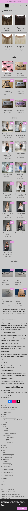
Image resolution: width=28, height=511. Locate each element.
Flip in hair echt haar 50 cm (20, 47)
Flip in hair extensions (8, 455)
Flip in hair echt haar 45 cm (7, 47)
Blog (4, 452)
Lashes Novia (7, 110)
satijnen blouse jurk (20, 175)
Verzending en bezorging (7, 472)
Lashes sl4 (20, 110)
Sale (4, 450)
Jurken (6, 426)
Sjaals (7, 439)
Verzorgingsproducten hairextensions (14, 419)
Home (4, 405)
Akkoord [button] (22, 508)
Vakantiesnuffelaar (5, 498)
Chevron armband (18, 281)
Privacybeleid (4, 478)
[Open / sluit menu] (1, 5)
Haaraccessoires (7, 412)
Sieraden (5, 447)
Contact (3, 481)
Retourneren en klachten (7, 475)
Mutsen (8, 440)
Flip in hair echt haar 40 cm (20, 27)
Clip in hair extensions (8, 454)
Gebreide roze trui (20, 214)
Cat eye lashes (7, 73)
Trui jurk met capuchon (7, 194)
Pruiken (4, 414)
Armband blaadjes (5, 281)
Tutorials (5, 422)
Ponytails (5, 410)
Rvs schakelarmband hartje (7, 301)
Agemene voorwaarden (7, 469)
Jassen (6, 431)
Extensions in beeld (7, 464)
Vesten (6, 430)
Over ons (3, 484)
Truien (6, 428)
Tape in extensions (7, 457)
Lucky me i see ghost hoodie (7, 253)
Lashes (4, 416)
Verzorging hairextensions (9, 418)
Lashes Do (20, 73)
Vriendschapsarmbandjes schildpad (20, 301)
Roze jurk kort (7, 174)
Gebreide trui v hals (7, 233)
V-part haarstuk (7, 463)
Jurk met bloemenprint (20, 134)
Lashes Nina (20, 91)
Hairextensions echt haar (9, 409)
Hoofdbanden (9, 442)
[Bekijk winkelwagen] (26, 5)
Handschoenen (10, 437)
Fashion (4, 424)
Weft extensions (7, 459)
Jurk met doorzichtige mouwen (7, 155)
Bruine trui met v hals (7, 214)
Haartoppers (6, 461)
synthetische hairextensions (10, 407)
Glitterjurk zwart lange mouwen (7, 134)
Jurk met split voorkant (20, 154)
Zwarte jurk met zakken (20, 194)
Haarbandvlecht (7, 466)
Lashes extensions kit (7, 92)
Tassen (4, 445)
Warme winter (8, 435)
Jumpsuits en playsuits (10, 433)
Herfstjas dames (20, 233)
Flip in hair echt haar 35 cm (7, 27)
